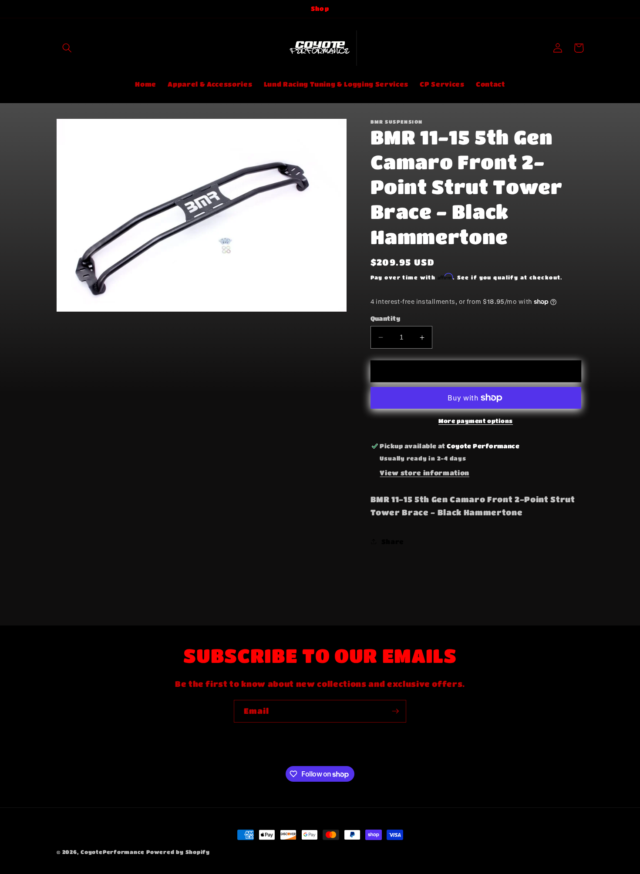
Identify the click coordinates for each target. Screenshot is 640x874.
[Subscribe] (395, 711)
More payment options (475, 420)
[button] (67, 47)
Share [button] (392, 541)
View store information (424, 473)
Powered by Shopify (178, 852)
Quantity (386, 318)
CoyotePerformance (113, 852)
